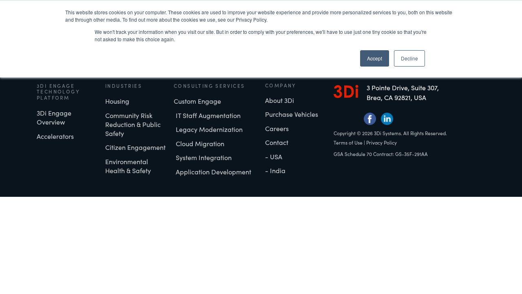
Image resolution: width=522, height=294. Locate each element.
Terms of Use (348, 142)
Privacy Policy (381, 142)
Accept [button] (374, 58)
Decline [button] (409, 58)
